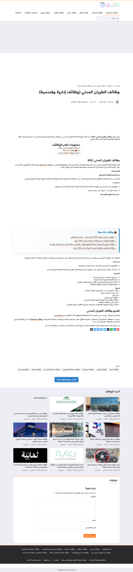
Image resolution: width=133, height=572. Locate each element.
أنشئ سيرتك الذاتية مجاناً (66, 380)
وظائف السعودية (36, 319)
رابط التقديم (58, 315)
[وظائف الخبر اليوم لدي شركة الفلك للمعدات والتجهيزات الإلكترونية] (66, 408)
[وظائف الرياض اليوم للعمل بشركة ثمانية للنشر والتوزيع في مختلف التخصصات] (30, 459)
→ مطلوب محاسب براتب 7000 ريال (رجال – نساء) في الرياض (93, 237)
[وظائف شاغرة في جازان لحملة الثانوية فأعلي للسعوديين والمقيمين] (103, 408)
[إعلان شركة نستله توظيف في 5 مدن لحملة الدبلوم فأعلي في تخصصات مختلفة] (66, 434)
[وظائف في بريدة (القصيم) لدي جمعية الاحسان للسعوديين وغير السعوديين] (30, 408)
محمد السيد (103, 102)
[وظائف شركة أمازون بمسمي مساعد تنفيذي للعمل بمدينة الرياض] (30, 434)
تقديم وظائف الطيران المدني (68, 153)
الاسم (94, 520)
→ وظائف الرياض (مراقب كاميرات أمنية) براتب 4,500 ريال (95, 248)
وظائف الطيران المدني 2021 (68, 148)
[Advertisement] (66, 37)
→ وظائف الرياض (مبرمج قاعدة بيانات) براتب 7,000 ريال (95, 241)
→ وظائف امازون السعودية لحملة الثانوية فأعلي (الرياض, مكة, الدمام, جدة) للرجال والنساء (83, 244)
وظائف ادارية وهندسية (44, 165)
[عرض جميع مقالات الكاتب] (117, 102)
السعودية (110, 86)
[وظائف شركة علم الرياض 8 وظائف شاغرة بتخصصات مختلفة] (103, 434)
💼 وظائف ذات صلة (70, 150)
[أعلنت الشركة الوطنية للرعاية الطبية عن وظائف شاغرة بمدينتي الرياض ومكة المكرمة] (66, 459)
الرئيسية (117, 86)
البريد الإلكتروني (91, 527)
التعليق (93, 496)
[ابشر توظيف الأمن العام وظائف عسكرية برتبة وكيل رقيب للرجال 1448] (103, 459)
